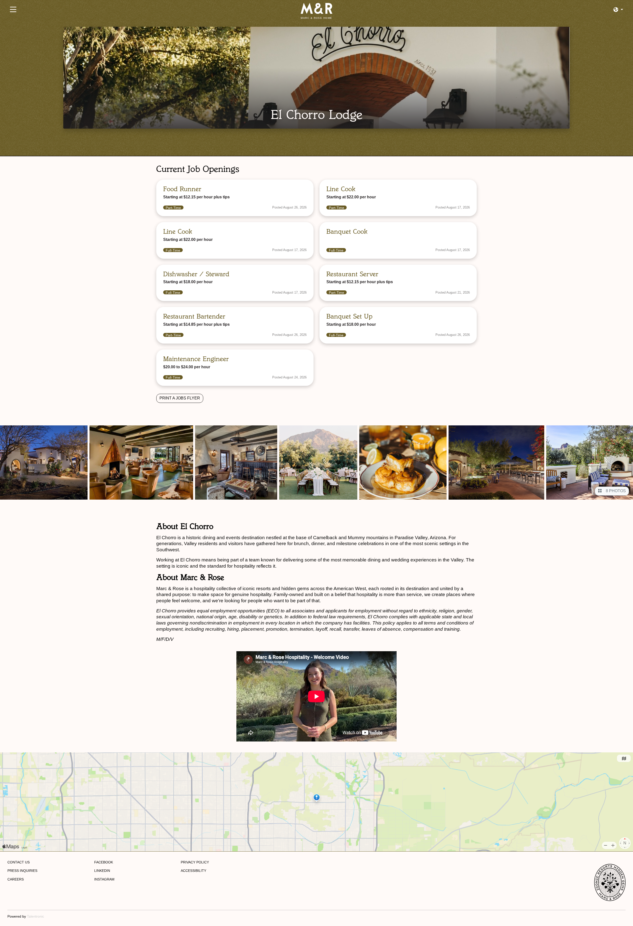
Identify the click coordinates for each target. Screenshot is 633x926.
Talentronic (35, 916)
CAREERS (15, 879)
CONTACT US (18, 862)
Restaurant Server (352, 274)
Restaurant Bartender (194, 316)
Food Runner (182, 189)
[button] (618, 9)
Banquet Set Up (349, 316)
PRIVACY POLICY (195, 862)
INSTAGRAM (104, 879)
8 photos (615, 491)
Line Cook (340, 189)
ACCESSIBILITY (193, 871)
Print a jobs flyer (179, 398)
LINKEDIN (102, 871)
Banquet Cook (346, 231)
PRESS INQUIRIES (22, 871)
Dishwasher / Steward (196, 274)
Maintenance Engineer (196, 359)
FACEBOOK (103, 862)
